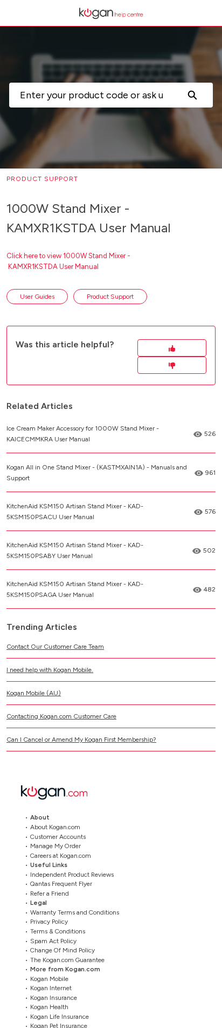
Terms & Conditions (57, 931)
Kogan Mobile (49, 979)
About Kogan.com (55, 827)
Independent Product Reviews (72, 874)
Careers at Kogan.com (60, 855)
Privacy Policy (49, 921)
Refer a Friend (49, 893)
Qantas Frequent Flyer (61, 884)
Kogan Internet (51, 988)
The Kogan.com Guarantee (67, 960)
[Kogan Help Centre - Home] (111, 13)
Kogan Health (49, 1007)
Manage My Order (55, 846)
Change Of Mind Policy (62, 950)
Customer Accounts (58, 837)
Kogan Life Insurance (59, 1016)
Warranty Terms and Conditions (74, 912)
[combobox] (90, 95)
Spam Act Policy (53, 941)
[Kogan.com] (59, 792)
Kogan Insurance (53, 998)
